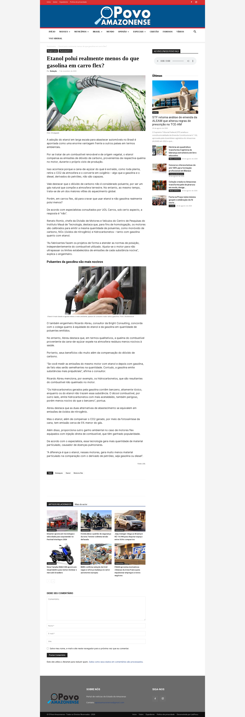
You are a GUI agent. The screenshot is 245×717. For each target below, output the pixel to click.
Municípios (80, 32)
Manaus (63, 32)
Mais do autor (81, 504)
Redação (53, 71)
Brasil (96, 32)
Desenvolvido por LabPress (187, 714)
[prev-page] (48, 581)
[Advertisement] (175, 231)
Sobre (55, 2)
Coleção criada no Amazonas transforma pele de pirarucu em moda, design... (182, 185)
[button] (194, 32)
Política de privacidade (78, 2)
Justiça (155, 112)
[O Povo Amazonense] (122, 16)
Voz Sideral (55, 38)
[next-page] (53, 581)
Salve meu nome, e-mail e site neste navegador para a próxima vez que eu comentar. (89, 648)
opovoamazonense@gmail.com (109, 702)
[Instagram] (196, 2)
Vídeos (180, 32)
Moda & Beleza (175, 191)
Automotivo (51, 46)
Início (49, 2)
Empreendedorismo (176, 174)
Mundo (110, 32)
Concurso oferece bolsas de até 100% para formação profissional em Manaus (182, 168)
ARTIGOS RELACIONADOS (59, 504)
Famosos (168, 32)
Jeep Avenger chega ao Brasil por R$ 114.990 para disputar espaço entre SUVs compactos (129, 537)
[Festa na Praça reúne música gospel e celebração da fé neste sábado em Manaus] (159, 200)
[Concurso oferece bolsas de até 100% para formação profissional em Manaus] (159, 168)
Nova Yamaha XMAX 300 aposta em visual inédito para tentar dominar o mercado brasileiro (62, 570)
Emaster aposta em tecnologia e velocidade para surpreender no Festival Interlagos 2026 (60, 537)
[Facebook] (191, 2)
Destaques (59, 473)
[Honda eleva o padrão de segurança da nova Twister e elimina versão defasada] (96, 520)
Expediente (64, 2)
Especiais (138, 32)
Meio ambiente (175, 159)
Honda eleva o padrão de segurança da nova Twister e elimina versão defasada (96, 537)
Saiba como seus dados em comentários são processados (116, 662)
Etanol (68, 473)
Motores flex (78, 473)
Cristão (154, 32)
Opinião (122, 32)
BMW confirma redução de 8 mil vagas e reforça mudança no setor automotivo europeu (95, 570)
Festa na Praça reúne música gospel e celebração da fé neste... (182, 200)
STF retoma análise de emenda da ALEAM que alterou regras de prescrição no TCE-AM (174, 121)
